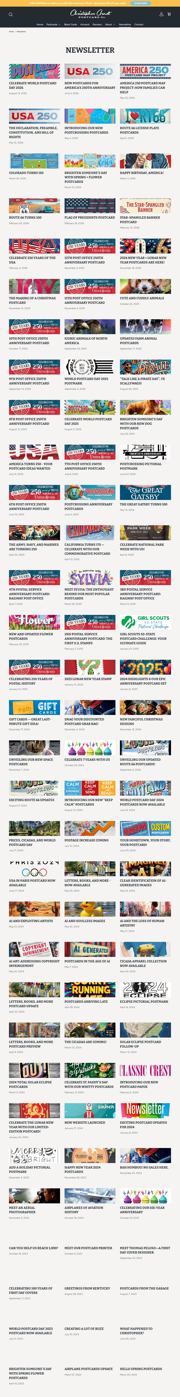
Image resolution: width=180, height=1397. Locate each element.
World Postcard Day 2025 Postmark (86, 381)
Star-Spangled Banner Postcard (140, 220)
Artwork (84, 24)
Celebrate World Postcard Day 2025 (88, 421)
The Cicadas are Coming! (86, 1042)
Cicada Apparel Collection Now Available (143, 963)
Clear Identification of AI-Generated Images (143, 883)
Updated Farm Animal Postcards (138, 341)
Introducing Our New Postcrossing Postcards (86, 130)
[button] (169, 14)
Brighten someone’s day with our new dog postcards (141, 423)
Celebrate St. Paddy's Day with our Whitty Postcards (89, 1084)
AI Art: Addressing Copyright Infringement (34, 963)
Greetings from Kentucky (87, 1288)
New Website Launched (85, 1123)
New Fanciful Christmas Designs (141, 721)
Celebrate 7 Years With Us (87, 760)
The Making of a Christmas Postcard (32, 300)
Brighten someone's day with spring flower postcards (30, 1373)
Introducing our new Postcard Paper (139, 1084)
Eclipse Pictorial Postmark (144, 1002)
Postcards (52, 24)
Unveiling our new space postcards (31, 762)
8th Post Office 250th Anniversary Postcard (29, 421)
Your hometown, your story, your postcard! (145, 842)
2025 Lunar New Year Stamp (88, 679)
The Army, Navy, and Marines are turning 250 (34, 547)
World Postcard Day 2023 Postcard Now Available (31, 1331)
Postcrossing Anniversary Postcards (88, 506)
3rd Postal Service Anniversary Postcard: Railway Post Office (140, 594)
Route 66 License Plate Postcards (139, 130)
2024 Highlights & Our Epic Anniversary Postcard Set (143, 681)
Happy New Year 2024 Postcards (83, 1170)
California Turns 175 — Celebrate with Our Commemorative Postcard (87, 549)
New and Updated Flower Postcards (31, 636)
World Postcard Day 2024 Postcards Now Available (142, 802)
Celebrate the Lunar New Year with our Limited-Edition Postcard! (31, 1127)
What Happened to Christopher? (136, 1331)
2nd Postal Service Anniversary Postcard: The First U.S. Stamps (88, 638)
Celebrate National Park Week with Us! (142, 547)
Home (40, 24)
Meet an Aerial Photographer (22, 1210)
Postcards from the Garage (144, 1288)
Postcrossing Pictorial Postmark (141, 466)
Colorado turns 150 (26, 173)
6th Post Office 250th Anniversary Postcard (29, 506)
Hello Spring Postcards (141, 1369)
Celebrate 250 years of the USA (32, 260)
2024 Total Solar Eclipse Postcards (30, 1084)
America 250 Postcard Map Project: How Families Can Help (142, 87)
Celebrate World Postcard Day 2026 (32, 85)
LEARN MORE (140, 3)
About (108, 24)
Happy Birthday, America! (142, 173)
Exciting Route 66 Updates (31, 800)
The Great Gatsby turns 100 (143, 504)
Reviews (97, 24)
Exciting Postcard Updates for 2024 (143, 1125)
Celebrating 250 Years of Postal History (31, 681)
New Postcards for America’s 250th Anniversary (90, 85)
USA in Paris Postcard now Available (32, 883)
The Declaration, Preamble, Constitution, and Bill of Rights (33, 132)
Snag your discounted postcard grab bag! (84, 721)
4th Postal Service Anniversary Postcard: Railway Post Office (29, 594)
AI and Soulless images (85, 921)
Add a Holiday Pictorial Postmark (29, 1170)
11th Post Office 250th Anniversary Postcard (85, 300)
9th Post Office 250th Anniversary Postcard (29, 381)
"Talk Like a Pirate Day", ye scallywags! (142, 381)
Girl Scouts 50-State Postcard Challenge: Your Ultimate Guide (143, 638)
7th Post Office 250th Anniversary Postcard (85, 466)
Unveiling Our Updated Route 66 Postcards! (140, 762)
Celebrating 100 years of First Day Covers (30, 1291)
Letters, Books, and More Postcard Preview (31, 1044)
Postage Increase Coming (87, 840)
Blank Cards (70, 24)
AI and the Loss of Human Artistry (142, 923)
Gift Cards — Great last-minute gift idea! (30, 721)
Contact (138, 24)
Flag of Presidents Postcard (90, 217)
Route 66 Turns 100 (25, 217)
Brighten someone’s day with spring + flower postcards (86, 177)
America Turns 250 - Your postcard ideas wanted (30, 466)
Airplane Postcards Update (89, 1369)
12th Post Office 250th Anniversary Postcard (85, 260)
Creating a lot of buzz (84, 1329)
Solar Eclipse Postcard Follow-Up (140, 1044)
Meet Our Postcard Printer (88, 1248)
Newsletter (125, 24)
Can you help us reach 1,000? (33, 1248)
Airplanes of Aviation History (84, 1210)
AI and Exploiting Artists (31, 921)
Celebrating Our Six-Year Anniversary (142, 1210)
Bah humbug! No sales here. (144, 1167)
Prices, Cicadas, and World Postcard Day (32, 842)
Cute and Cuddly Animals (142, 298)
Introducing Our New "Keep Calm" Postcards (89, 802)
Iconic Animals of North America (86, 341)
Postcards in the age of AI (87, 961)
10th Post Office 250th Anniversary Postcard (29, 341)
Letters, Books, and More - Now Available (88, 883)
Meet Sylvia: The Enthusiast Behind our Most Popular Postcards (89, 594)
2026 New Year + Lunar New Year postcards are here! (143, 260)
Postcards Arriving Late (86, 1002)
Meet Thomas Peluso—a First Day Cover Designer (145, 1250)
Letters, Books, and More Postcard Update (31, 1004)
